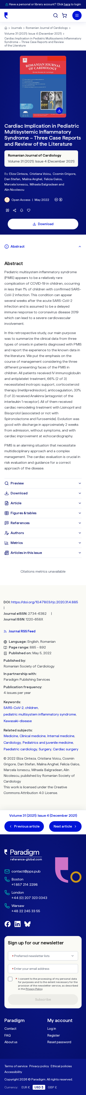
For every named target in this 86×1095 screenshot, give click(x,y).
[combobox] (43, 955)
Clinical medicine (33, 736)
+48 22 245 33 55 (25, 911)
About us (10, 1042)
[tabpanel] (43, 364)
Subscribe (43, 1000)
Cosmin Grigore (64, 174)
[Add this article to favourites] (29, 210)
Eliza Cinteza (18, 174)
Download (46, 224)
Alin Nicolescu (14, 189)
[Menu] (77, 15)
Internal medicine (60, 736)
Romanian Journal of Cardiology (47, 28)
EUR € (26, 1087)
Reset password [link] (59, 1042)
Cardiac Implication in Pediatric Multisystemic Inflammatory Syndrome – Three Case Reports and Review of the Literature (42, 42)
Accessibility (13, 1072)
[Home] (5, 15)
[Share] (14, 210)
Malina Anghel (32, 179)
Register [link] (53, 1035)
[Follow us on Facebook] (7, 924)
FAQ (7, 1035)
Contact (10, 1029)
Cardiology (12, 742)
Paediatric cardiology (20, 749)
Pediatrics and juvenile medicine (47, 742)
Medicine (11, 736)
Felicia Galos (53, 179)
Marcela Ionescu (16, 184)
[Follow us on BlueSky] (27, 924)
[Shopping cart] (64, 15)
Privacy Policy (34, 988)
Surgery (45, 749)
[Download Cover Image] (59, 110)
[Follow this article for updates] (22, 210)
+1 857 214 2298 (24, 884)
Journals (16, 28)
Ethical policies (61, 1066)
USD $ (38, 1087)
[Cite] (7, 210)
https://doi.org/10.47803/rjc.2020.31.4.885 (44, 602)
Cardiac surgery (65, 749)
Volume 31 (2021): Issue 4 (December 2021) (33, 33)
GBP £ (52, 1087)
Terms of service (16, 1066)
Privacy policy (39, 1066)
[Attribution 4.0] (58, 199)
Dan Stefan (12, 179)
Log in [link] (51, 1029)
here (67, 4)
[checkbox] (10, 979)
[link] (25, 855)
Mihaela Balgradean (44, 184)
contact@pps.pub (26, 871)
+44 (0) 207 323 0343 (29, 898)
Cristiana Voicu (40, 174)
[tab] (43, 246)
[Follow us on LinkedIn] (17, 924)
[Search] (55, 15)
